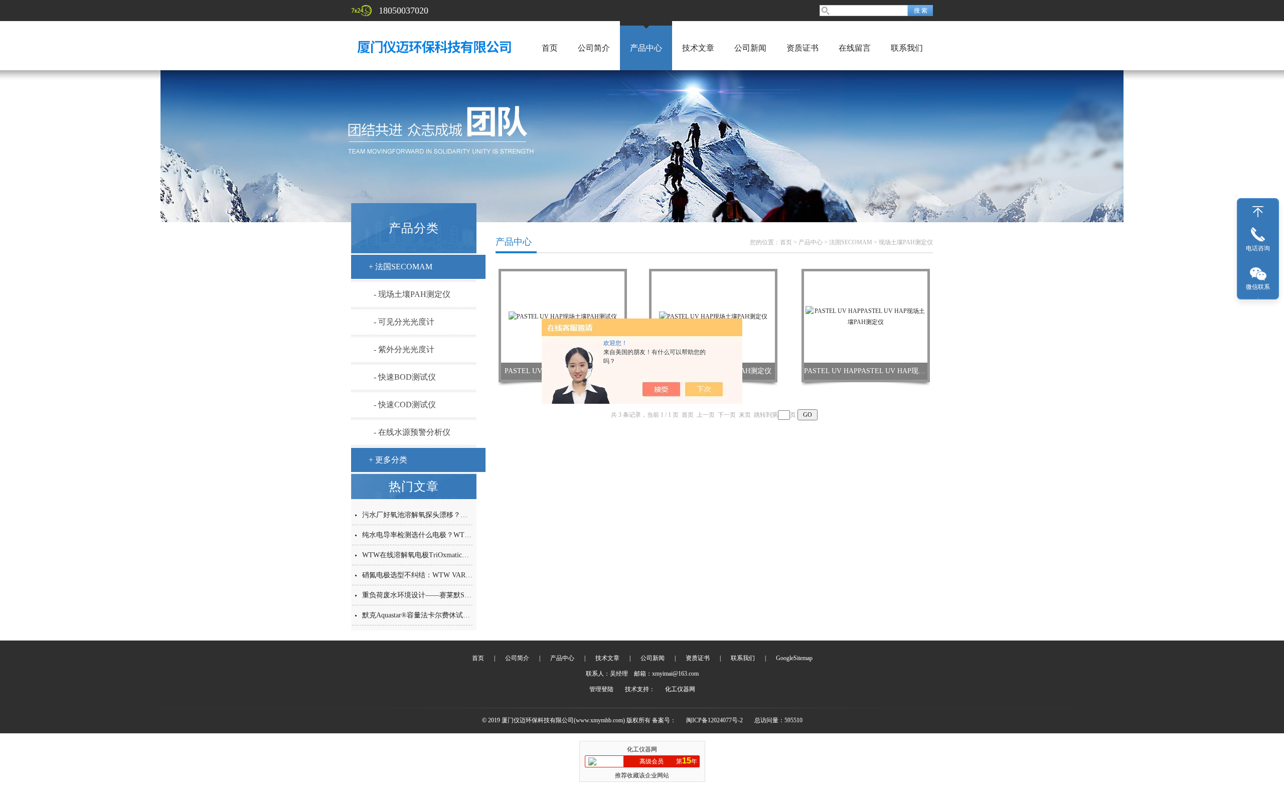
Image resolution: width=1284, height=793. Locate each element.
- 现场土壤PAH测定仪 (412, 294)
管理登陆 (601, 689)
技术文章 (698, 48)
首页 (550, 48)
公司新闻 (750, 48)
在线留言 (855, 48)
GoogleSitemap (794, 658)
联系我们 (907, 48)
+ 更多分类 (388, 459)
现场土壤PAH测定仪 (906, 242)
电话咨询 (1258, 248)
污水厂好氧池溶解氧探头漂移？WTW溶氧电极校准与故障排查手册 (465, 515)
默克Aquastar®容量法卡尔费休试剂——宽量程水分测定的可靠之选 (465, 615)
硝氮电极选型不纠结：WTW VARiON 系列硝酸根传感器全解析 (459, 575)
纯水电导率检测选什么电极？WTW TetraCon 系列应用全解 (452, 535)
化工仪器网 (680, 689)
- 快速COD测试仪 (405, 404)
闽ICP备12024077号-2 (714, 720)
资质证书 (802, 48)
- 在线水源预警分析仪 (412, 432)
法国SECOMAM (850, 242)
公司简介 (594, 48)
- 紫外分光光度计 (404, 349)
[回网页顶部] (1258, 212)
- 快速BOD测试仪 (405, 377)
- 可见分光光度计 (404, 322)
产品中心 (646, 48)
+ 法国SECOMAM (400, 266)
